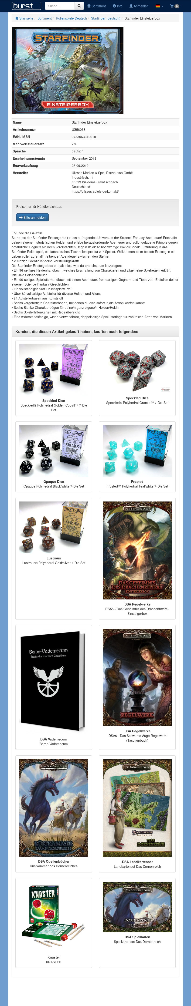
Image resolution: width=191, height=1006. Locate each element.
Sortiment (98, 5)
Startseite (25, 18)
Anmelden (141, 5)
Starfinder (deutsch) (105, 18)
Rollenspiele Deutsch (71, 18)
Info (119, 5)
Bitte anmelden (34, 217)
